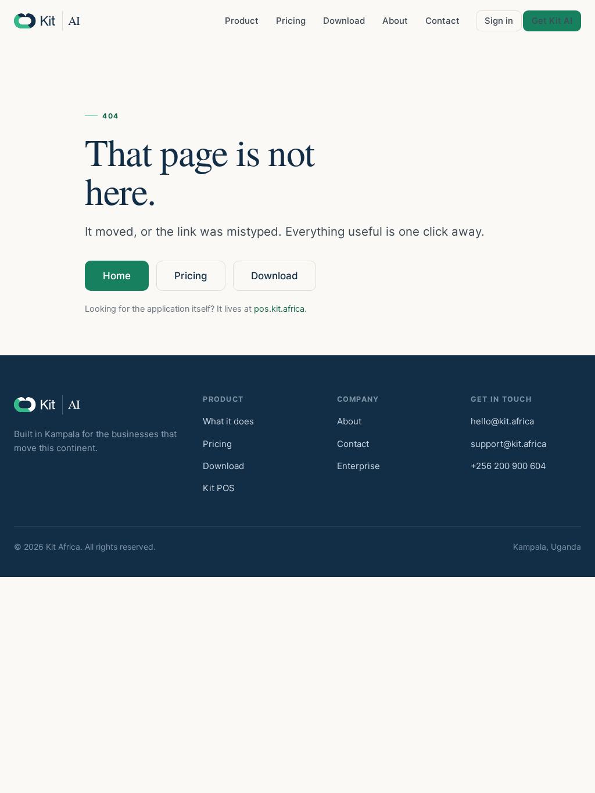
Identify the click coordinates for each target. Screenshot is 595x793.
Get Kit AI (552, 20)
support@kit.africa (508, 443)
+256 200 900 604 (508, 465)
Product (242, 20)
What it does (228, 421)
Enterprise (358, 465)
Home (117, 276)
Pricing (291, 20)
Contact (442, 20)
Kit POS (219, 487)
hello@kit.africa (502, 421)
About (395, 20)
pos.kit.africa (279, 309)
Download (344, 20)
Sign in (499, 20)
